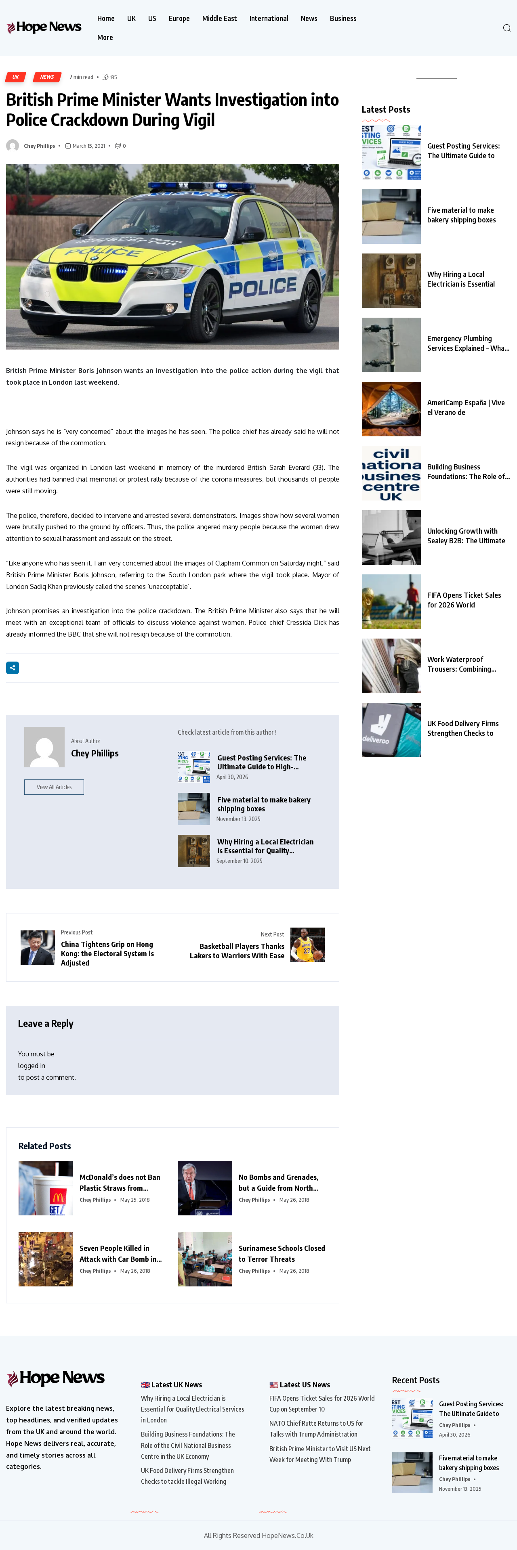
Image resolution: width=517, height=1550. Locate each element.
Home (106, 18)
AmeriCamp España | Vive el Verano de (466, 407)
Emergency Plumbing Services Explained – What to (467, 343)
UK (131, 18)
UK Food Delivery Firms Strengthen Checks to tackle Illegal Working (187, 1475)
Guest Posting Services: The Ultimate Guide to (463, 150)
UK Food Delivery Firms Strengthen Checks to (463, 727)
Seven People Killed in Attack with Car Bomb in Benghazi (118, 1253)
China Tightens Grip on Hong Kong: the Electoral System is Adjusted (107, 953)
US (152, 18)
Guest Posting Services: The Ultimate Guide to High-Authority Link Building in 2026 (267, 762)
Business (343, 18)
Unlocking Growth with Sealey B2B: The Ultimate (466, 535)
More (105, 37)
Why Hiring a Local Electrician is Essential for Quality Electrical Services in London (265, 846)
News (309, 18)
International (269, 18)
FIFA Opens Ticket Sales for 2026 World (464, 599)
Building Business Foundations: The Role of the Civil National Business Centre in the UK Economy (188, 1445)
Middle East (219, 18)
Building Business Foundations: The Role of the (466, 471)
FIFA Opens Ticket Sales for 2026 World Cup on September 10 (322, 1403)
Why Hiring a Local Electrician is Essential (461, 278)
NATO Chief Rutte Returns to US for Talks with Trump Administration (316, 1428)
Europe (179, 18)
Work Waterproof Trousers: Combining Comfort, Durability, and (464, 664)
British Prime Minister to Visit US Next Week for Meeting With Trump (320, 1454)
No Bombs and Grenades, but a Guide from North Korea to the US (279, 1182)
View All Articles (54, 786)
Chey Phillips (39, 145)
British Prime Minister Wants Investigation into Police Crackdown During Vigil (172, 109)
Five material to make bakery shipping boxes (264, 804)
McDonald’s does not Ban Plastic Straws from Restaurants (120, 1182)
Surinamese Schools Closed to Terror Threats (282, 1253)
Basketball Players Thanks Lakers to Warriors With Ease (237, 950)
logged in (31, 1066)
